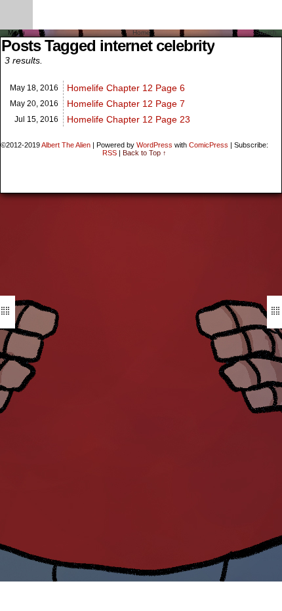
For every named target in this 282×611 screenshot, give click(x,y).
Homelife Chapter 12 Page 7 (126, 103)
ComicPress (208, 145)
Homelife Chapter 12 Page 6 (126, 88)
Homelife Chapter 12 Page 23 (128, 119)
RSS (109, 153)
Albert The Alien (66, 145)
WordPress (154, 145)
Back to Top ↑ (145, 153)
